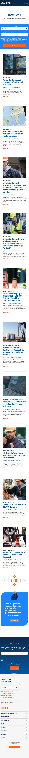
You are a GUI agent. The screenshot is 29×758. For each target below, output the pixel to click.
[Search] (24, 3)
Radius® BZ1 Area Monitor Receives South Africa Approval (14, 554)
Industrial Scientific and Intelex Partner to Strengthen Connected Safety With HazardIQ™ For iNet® (13, 244)
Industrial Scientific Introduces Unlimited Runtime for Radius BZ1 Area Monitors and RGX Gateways (13, 350)
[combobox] (14, 28)
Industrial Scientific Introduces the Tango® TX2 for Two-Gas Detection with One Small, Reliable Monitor (14, 187)
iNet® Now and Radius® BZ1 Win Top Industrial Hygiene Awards (13, 134)
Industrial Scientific (15, 87)
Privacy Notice (17, 41)
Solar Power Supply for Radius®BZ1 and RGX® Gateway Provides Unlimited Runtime (13, 297)
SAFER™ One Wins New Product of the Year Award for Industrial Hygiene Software (14, 403)
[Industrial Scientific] (7, 3)
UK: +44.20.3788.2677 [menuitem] (7, 697)
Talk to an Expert (14, 620)
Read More (5, 96)
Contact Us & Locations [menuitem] (8, 691)
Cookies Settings (14, 747)
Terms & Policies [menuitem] (14, 743)
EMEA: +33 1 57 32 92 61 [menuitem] (7, 695)
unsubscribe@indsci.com (7, 41)
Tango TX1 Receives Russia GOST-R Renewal (14, 505)
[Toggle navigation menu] (27, 3)
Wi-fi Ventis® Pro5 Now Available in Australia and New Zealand (14, 455)
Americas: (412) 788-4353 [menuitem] (8, 693)
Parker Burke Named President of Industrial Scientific (13, 82)
